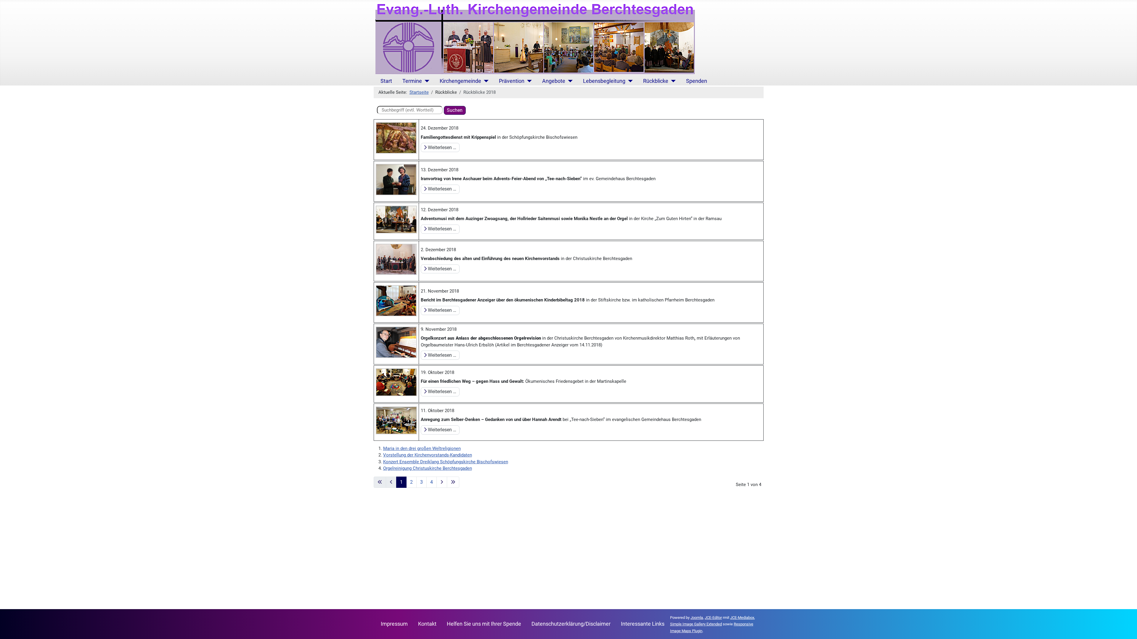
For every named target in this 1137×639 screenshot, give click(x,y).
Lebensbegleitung (604, 81)
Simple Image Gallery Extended (696, 624)
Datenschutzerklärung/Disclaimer (571, 624)
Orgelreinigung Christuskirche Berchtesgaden (427, 468)
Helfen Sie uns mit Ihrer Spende (484, 624)
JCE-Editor (713, 617)
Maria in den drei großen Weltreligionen (422, 448)
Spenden (696, 81)
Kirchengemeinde (460, 81)
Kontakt (427, 624)
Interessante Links (642, 624)
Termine (412, 81)
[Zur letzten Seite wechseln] (453, 482)
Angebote (553, 81)
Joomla (696, 617)
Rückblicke (655, 81)
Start (386, 81)
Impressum (394, 624)
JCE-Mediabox (742, 617)
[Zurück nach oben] (1127, 629)
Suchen (454, 110)
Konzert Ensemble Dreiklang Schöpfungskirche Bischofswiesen (445, 461)
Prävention (511, 81)
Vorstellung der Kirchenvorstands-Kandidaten (427, 455)
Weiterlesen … (441, 147)
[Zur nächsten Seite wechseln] (441, 482)
